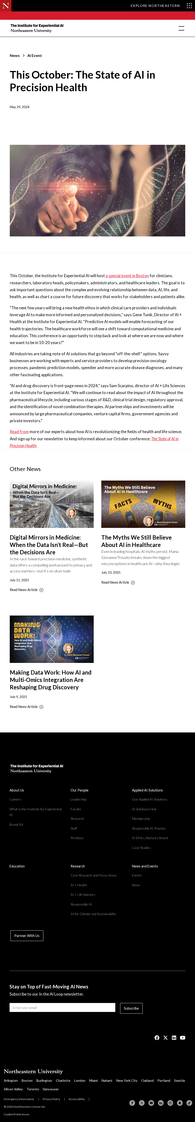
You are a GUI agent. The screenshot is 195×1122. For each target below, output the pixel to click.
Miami (93, 1080)
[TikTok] (189, 1103)
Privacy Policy (51, 1099)
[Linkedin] (161, 1103)
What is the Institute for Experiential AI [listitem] (36, 812)
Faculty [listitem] (76, 809)
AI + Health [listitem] (79, 885)
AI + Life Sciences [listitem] (83, 894)
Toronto (33, 1089)
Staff (74, 828)
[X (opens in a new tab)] (165, 1038)
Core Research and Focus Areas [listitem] (94, 875)
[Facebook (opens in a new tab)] (157, 1038)
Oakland (147, 1080)
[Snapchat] (180, 1103)
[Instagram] (170, 1103)
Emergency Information (19, 1099)
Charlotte (63, 1080)
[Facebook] (132, 1103)
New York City (126, 1080)
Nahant (107, 1080)
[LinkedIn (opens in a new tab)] (174, 1038)
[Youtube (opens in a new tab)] (182, 1038)
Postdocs (77, 838)
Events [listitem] (137, 875)
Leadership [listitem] (78, 799)
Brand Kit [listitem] (16, 824)
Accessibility (77, 1099)
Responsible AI (81, 904)
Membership (141, 818)
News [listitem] (136, 885)
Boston (27, 1080)
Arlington (11, 1080)
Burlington (44, 1080)
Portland (163, 1080)
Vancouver (51, 1089)
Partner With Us (26, 936)
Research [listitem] (77, 818)
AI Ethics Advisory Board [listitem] (150, 838)
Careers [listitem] (15, 799)
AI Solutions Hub (144, 809)
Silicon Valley (13, 1089)
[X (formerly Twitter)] (142, 1103)
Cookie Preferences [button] (16, 1114)
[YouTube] (151, 1103)
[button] (180, 28)
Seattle (179, 1080)
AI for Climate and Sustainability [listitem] (93, 914)
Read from (19, 431)
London (79, 1080)
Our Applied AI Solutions (149, 799)
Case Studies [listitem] (141, 848)
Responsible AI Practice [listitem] (149, 828)
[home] (37, 28)
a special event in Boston (127, 275)
